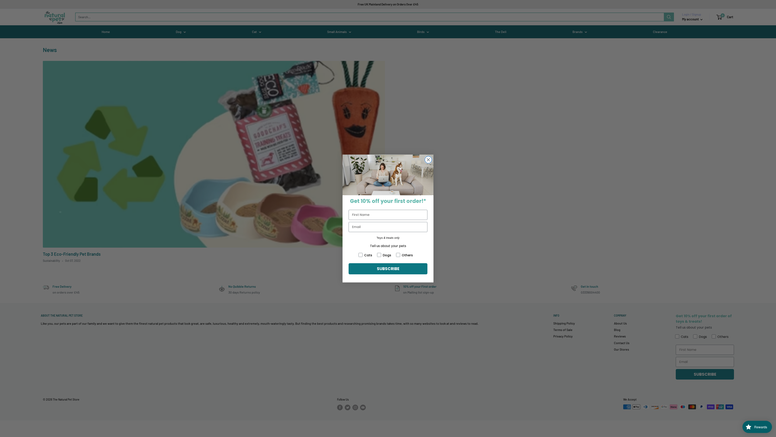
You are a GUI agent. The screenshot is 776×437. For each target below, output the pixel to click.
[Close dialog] (428, 159)
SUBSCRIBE (388, 269)
